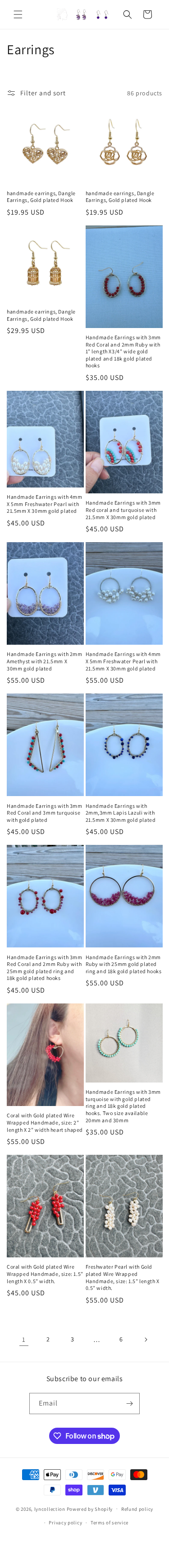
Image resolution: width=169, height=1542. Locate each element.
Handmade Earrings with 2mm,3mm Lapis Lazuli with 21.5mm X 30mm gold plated (121, 812)
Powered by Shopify (90, 1508)
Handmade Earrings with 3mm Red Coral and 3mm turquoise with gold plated (44, 812)
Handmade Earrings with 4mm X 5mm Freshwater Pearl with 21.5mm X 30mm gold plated (44, 503)
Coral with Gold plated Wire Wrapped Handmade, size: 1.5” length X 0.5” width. (45, 1273)
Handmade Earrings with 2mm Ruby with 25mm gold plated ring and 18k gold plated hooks (124, 964)
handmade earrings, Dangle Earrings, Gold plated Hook (41, 197)
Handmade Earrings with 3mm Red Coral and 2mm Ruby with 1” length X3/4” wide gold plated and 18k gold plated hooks (123, 351)
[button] (18, 14)
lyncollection (49, 1508)
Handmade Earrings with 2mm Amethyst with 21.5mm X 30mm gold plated (44, 661)
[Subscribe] (129, 1403)
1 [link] (24, 1339)
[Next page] (145, 1340)
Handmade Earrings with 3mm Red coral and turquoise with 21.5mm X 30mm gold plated (123, 509)
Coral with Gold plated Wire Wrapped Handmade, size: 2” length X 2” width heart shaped (45, 1122)
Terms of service (109, 1522)
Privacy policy (65, 1522)
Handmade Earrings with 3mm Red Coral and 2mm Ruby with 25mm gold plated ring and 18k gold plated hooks (44, 968)
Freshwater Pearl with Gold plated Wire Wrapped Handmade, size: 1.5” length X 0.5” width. (123, 1277)
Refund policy (137, 1509)
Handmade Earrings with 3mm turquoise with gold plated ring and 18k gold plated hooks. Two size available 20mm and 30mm (123, 1105)
